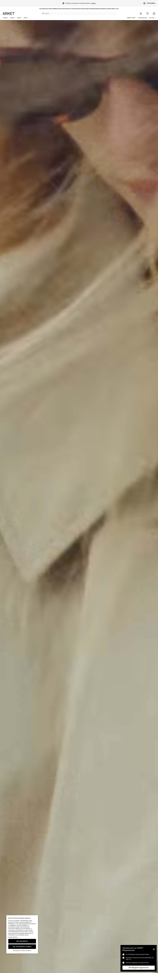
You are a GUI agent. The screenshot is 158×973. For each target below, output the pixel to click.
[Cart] (154, 13)
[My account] (141, 13)
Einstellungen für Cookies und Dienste (22, 950)
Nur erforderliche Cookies (22, 947)
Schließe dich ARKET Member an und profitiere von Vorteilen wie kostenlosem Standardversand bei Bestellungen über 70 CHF (79, 8)
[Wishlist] (147, 13)
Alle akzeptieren (22, 941)
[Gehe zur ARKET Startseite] (8, 13)
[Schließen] (154, 949)
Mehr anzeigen (13, 937)
